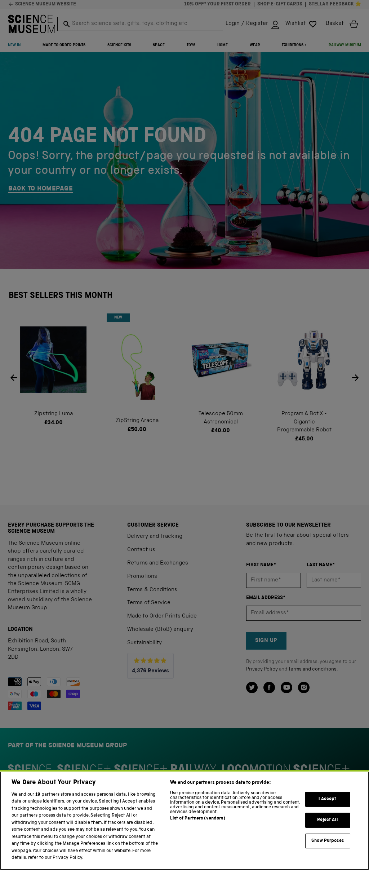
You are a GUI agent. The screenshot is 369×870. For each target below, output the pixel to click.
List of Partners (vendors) (197, 818)
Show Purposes (327, 841)
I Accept (327, 799)
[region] (184, 821)
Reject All (327, 820)
